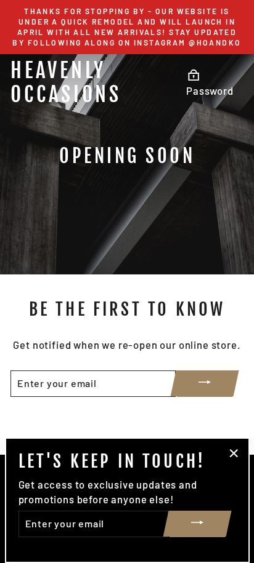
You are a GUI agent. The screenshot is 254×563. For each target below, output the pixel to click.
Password (210, 90)
